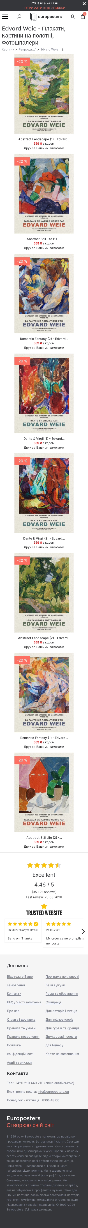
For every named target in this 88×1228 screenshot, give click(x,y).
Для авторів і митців (61, 1011)
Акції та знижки (19, 1062)
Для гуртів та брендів (62, 1028)
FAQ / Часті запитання (24, 1002)
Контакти (14, 993)
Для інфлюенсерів (59, 1019)
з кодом (44, 143)
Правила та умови (21, 1028)
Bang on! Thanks (23, 934)
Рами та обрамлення (62, 993)
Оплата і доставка (21, 1019)
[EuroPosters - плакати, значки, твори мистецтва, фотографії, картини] (46, 16)
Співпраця (54, 1002)
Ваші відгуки (55, 985)
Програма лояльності (62, 976)
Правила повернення (23, 1036)
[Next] (83, 932)
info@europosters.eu (53, 1091)
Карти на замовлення (62, 1054)
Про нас (13, 1011)
